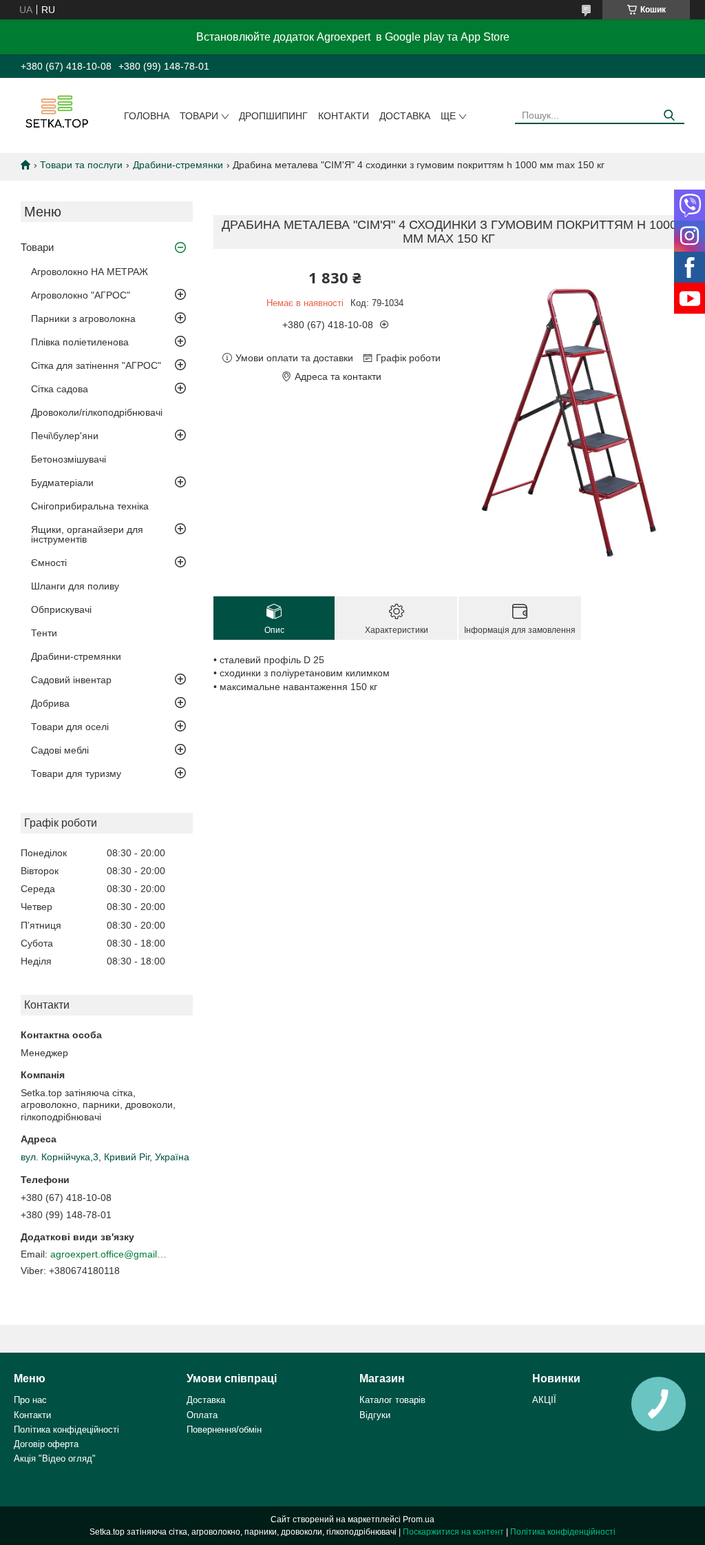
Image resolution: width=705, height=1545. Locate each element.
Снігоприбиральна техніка (90, 506)
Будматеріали (62, 482)
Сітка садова (59, 388)
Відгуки (374, 1415)
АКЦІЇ (544, 1400)
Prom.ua (418, 1519)
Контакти (343, 115)
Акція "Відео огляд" (55, 1458)
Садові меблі (60, 750)
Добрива (50, 703)
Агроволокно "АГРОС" (80, 295)
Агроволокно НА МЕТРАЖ (89, 271)
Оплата (202, 1415)
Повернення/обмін (224, 1429)
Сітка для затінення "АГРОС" (96, 365)
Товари (199, 115)
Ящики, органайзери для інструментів (87, 534)
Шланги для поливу (75, 586)
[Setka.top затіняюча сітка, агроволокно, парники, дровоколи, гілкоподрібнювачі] (55, 111)
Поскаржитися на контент (453, 1532)
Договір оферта (46, 1444)
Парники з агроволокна (83, 318)
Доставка (404, 115)
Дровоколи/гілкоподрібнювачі (96, 412)
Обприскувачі (61, 609)
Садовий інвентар (71, 679)
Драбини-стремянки (178, 165)
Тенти (44, 632)
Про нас (30, 1400)
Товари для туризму (76, 773)
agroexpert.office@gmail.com (108, 1254)
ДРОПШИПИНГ (273, 115)
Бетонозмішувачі (68, 459)
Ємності (49, 562)
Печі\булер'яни (64, 435)
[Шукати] (668, 115)
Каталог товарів (392, 1400)
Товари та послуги (81, 165)
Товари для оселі (70, 726)
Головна (146, 115)
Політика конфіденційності (562, 1532)
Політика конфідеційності (66, 1429)
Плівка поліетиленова (80, 341)
